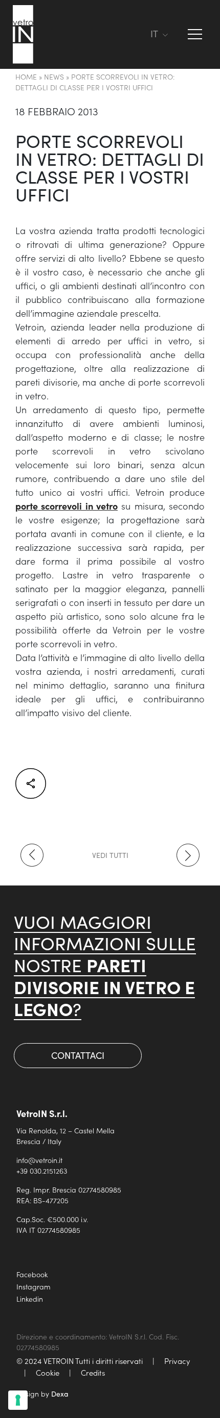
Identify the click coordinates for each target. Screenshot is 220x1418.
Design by (42, 1393)
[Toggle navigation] (138, 34)
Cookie (47, 1372)
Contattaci (77, 1055)
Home (26, 76)
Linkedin (29, 1299)
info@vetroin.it (39, 1160)
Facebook (32, 1274)
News (54, 76)
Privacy (177, 1360)
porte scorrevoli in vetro (66, 505)
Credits (93, 1372)
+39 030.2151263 (41, 1171)
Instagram (33, 1286)
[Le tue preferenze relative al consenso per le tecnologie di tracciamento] (18, 1400)
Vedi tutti (110, 855)
